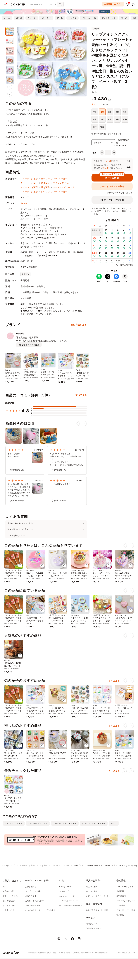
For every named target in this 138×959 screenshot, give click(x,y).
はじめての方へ (9, 901)
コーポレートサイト (124, 886)
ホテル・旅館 (91, 891)
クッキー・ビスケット (64, 187)
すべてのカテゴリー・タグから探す (40, 910)
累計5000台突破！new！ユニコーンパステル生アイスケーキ (124, 576)
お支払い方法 (8, 891)
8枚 (109, 119)
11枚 (95, 127)
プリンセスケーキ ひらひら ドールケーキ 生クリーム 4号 (101, 576)
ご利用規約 (121, 905)
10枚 (125, 119)
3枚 (109, 112)
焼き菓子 (45, 183)
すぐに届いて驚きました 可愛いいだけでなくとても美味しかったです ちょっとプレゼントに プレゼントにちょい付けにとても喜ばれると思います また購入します (66, 459)
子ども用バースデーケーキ (70, 905)
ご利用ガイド (8, 910)
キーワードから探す (33, 905)
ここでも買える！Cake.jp (97, 910)
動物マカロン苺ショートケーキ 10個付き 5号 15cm (80, 576)
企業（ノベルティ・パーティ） (99, 896)
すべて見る (81, 395)
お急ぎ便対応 (30, 886)
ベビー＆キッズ (89, 18)
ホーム (7, 18)
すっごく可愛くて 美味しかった (15, 454)
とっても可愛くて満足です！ (61, 484)
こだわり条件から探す (34, 901)
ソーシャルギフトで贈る (112, 186)
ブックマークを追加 (114, 200)
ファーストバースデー (68, 901)
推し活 (124, 18)
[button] (9, 94)
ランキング (46, 18)
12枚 (102, 127)
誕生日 (19, 18)
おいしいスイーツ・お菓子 (54, 191)
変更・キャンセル (10, 896)
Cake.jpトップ (8, 865)
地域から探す (91, 923)
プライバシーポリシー (125, 901)
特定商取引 (121, 896)
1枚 (94, 112)
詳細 (128, 161)
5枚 (124, 112)
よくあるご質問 (9, 905)
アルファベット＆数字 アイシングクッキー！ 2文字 (79, 621)
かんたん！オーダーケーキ (70, 896)
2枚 (102, 112)
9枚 (117, 119)
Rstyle (94, 92)
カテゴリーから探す (33, 891)
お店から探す (30, 896)
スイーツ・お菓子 (29, 178)
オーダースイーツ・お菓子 (54, 178)
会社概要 (120, 891)
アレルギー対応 (108, 18)
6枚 (94, 119)
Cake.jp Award (65, 886)
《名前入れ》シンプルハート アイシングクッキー (123, 621)
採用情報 (120, 915)
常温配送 (25, 274)
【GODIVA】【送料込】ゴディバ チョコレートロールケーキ (13, 666)
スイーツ (31, 18)
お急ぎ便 (72, 18)
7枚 (102, 119)
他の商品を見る (79, 324)
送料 (4, 886)
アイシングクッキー (63, 183)
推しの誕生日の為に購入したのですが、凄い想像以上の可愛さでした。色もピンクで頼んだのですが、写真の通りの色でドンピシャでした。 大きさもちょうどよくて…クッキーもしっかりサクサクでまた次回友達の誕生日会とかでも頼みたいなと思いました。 (19, 490)
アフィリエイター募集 (125, 910)
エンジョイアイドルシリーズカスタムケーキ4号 (35, 756)
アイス (60, 18)
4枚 (117, 112)
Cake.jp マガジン (93, 928)
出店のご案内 (91, 886)
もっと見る (114, 680)
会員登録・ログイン (113, 4)
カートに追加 (112, 176)
